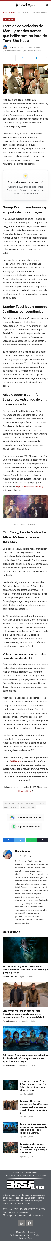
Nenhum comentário (13, 51)
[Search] (46, 5)
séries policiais (11, 807)
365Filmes (15, 761)
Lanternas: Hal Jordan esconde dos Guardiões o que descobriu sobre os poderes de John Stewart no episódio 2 (23, 1013)
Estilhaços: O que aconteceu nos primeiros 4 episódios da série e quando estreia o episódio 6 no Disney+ (25, 1058)
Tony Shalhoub (27, 807)
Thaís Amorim (17, 47)
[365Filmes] (25, 5)
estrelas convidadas (27, 803)
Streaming (8, 20)
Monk (42, 803)
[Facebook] (29, 1223)
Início (20, 12)
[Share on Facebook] (9, 58)
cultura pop (9, 803)
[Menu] (4, 5)
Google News (25, 791)
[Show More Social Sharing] (45, 58)
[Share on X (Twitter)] (22, 58)
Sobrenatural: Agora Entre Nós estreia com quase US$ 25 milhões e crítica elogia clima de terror (25, 969)
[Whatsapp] (21, 1223)
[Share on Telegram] (36, 58)
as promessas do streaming (29, 486)
